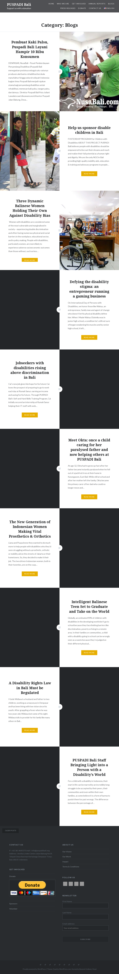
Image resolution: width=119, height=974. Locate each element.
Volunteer (13, 909)
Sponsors (13, 903)
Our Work (66, 856)
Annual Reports (97, 4)
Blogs (111, 4)
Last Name (66, 912)
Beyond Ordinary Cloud (87, 969)
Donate (82, 8)
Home (51, 4)
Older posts (10, 830)
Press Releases (68, 8)
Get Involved (79, 4)
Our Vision (66, 851)
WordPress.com (65, 969)
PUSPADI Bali (19, 4)
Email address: (68, 924)
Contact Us (95, 8)
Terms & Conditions (70, 866)
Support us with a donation (19, 8)
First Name (67, 901)
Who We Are (63, 4)
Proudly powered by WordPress (34, 969)
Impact (65, 861)
